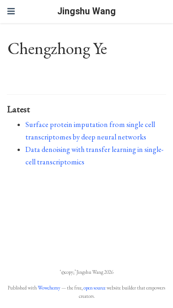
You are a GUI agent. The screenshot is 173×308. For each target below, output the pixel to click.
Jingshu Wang (86, 11)
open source (95, 287)
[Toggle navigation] (11, 11)
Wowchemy (49, 287)
